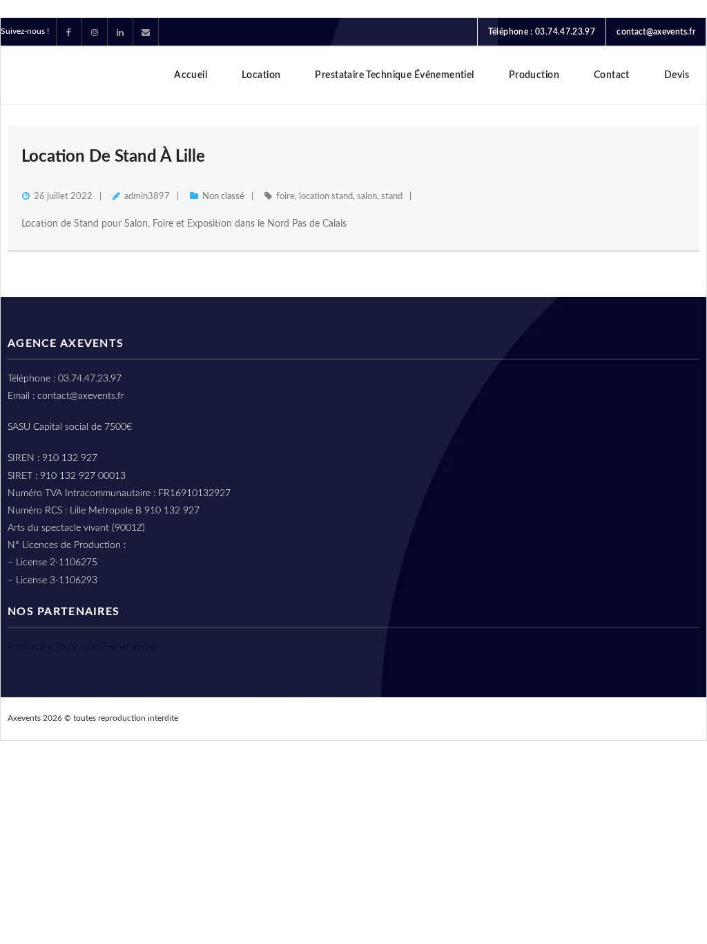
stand (392, 196)
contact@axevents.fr (656, 32)
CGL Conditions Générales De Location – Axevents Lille (441, 718)
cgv (590, 718)
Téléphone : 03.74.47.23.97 (541, 32)
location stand (326, 196)
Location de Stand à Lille (113, 157)
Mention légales (653, 718)
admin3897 (147, 196)
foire (285, 196)
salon (367, 196)
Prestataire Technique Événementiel (82, 647)
